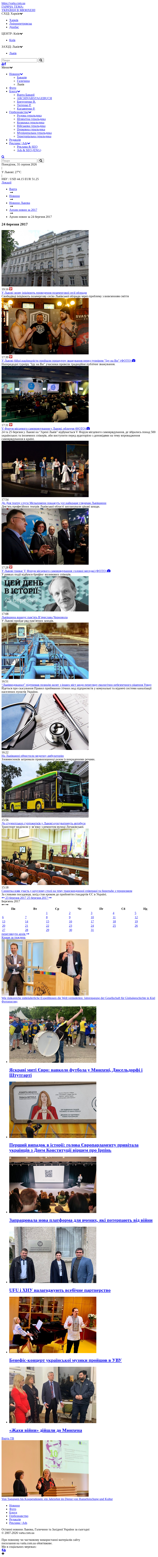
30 (70, 930)
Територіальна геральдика (34, 136)
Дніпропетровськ (20, 23)
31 (92, 930)
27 (3, 930)
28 (26, 930)
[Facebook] (5, 64)
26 (136, 925)
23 (70, 925)
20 (3, 925)
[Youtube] (3, 64)
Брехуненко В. (26, 101)
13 (3, 921)
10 (92, 917)
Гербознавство (18, 112)
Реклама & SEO (27, 146)
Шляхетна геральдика (31, 119)
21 (26, 925)
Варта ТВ (8, 1438)
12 (136, 917)
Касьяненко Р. (26, 108)
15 (47, 921)
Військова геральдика (31, 126)
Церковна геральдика (31, 129)
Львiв (13, 53)
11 (114, 917)
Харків (13, 20)
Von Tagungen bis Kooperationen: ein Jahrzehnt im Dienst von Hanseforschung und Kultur (57, 1499)
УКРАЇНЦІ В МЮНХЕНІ (18, 8)
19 (136, 921)
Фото (12, 87)
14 (26, 921)
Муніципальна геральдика (34, 132)
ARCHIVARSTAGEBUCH (34, 98)
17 (92, 921)
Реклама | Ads (18, 143)
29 (47, 930)
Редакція (15, 139)
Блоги (13, 91)
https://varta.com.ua (13, 3)
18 (114, 921)
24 (92, 925)
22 (47, 925)
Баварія (22, 77)
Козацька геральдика (30, 122)
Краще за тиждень (13, 937)
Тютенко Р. (24, 105)
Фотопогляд (9, 1001)
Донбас (14, 27)
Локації (6, 182)
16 (70, 921)
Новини (14, 74)
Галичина (23, 81)
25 (114, 925)
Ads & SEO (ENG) (29, 150)
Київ (12, 40)
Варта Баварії (25, 94)
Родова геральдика (29, 115)
